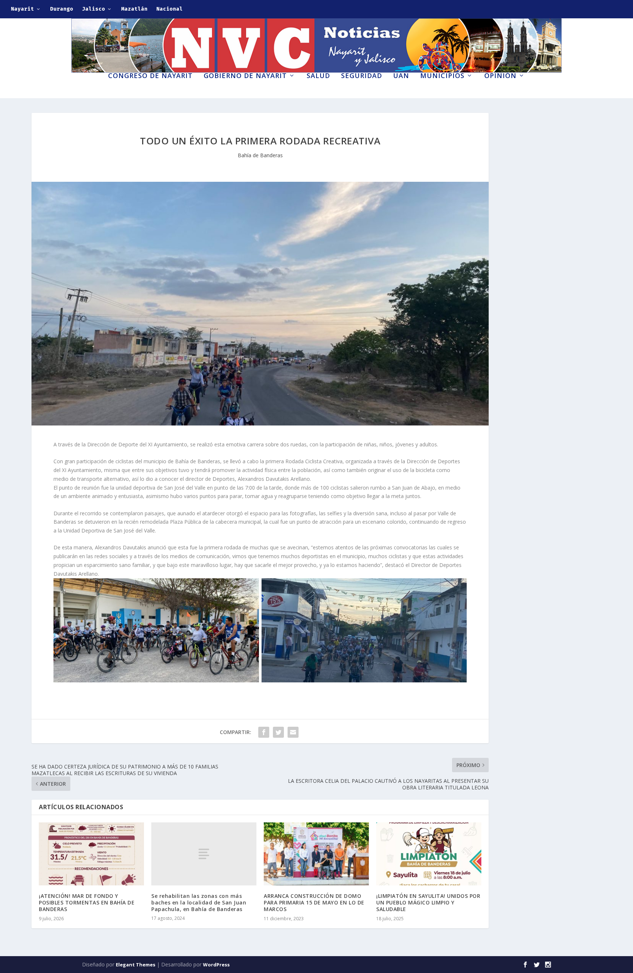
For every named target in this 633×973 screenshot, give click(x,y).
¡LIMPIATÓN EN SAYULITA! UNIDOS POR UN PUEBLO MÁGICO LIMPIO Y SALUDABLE (428, 902)
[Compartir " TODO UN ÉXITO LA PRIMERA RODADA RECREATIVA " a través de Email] (293, 732)
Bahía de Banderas (260, 155)
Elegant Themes (135, 964)
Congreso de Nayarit (150, 76)
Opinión (500, 76)
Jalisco (93, 9)
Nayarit (22, 9)
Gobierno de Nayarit (245, 76)
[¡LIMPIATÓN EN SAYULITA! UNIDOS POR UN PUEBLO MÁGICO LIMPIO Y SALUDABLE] (428, 853)
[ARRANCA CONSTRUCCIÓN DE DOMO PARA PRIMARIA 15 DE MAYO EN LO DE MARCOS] (316, 853)
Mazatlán (134, 9)
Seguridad (361, 76)
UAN (401, 76)
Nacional (169, 9)
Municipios (442, 76)
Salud (318, 76)
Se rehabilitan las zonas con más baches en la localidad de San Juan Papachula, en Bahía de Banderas (198, 902)
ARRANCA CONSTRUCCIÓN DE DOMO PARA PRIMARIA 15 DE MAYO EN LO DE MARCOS (314, 902)
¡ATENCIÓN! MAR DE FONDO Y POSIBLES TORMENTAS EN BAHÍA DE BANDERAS (86, 902)
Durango (61, 9)
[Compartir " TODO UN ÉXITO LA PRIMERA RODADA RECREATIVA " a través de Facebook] (263, 732)
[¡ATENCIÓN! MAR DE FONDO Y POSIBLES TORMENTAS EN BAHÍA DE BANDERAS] (91, 853)
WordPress (216, 964)
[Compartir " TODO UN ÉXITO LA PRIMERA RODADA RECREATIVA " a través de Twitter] (278, 732)
